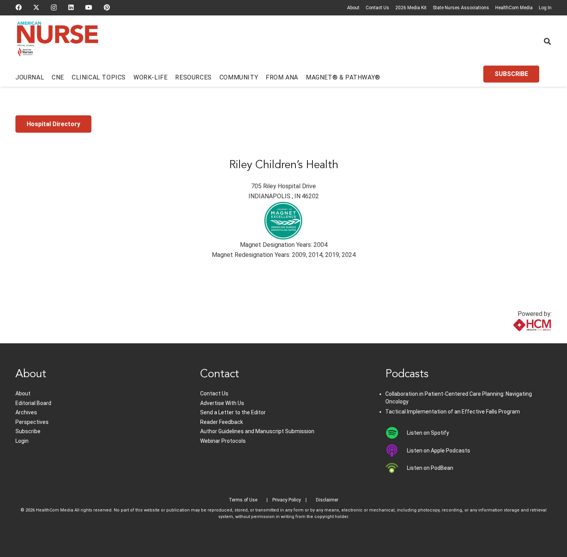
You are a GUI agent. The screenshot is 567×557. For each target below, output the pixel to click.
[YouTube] (88, 7)
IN (297, 196)
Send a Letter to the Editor (233, 412)
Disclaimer (327, 500)
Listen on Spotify (428, 433)
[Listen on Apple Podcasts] (396, 450)
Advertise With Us (222, 403)
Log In (545, 7)
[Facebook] (18, 7)
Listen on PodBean (430, 468)
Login (22, 441)
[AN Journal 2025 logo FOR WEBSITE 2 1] (57, 41)
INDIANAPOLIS (269, 196)
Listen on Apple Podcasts (438, 450)
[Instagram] (54, 7)
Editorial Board (33, 403)
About (353, 7)
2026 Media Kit (411, 7)
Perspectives (32, 422)
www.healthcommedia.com (515, 338)
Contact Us (377, 7)
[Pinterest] (107, 7)
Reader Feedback (221, 422)
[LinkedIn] (71, 7)
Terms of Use (243, 500)
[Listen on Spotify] (396, 433)
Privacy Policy (286, 500)
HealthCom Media (514, 7)
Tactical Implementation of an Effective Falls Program (452, 411)
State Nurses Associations (461, 7)
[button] (547, 41)
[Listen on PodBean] (396, 468)
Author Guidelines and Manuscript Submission (257, 431)
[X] (36, 7)
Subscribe (27, 431)
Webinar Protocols (223, 441)
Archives (26, 412)
